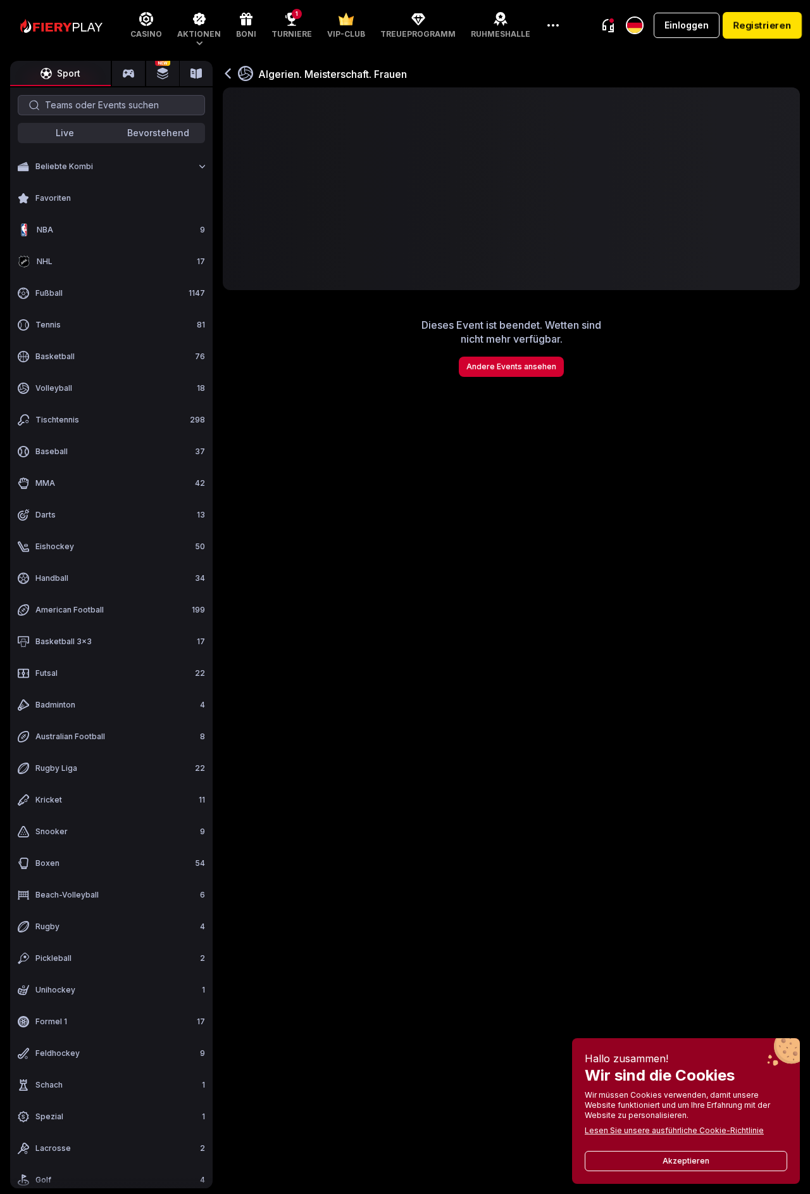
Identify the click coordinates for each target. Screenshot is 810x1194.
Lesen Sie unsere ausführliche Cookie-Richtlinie (674, 1130)
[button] (199, 25)
